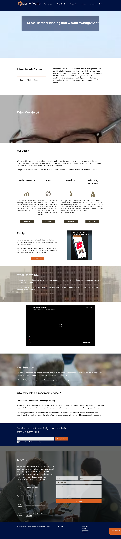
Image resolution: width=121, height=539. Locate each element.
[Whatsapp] (4, 534)
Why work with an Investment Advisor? (39, 393)
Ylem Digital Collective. (44, 527)
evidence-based (47, 380)
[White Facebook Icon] (59, 526)
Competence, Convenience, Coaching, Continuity (36, 400)
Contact (84, 532)
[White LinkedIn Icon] (62, 526)
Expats (48, 180)
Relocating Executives (93, 182)
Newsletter (85, 530)
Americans (71, 180)
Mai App (21, 233)
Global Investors (27, 180)
